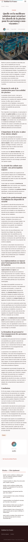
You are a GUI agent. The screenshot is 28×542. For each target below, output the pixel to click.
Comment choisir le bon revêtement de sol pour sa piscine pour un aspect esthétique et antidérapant (13, 511)
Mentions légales (5, 534)
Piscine (7, 6)
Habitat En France (9, 1)
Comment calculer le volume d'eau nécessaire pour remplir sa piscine (14, 481)
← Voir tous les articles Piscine (9, 459)
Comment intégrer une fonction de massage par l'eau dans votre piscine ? (13, 501)
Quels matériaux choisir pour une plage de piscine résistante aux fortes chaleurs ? (13, 505)
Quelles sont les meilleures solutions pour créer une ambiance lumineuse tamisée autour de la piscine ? (13, 476)
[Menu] (25, 1)
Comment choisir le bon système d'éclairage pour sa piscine (13, 496)
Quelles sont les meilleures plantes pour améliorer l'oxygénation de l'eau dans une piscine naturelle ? (13, 487)
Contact (12, 534)
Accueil (2, 6)
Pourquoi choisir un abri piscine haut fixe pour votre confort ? (13, 492)
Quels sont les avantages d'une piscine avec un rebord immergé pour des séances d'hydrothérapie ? (13, 517)
